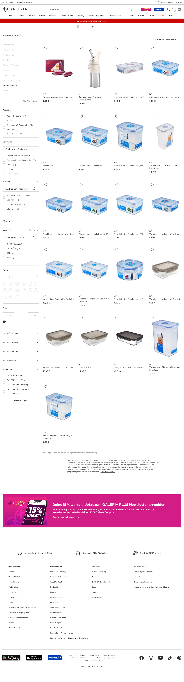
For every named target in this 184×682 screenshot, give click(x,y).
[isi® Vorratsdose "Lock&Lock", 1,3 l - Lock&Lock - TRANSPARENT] (165, 136)
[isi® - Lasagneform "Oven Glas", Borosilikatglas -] (130, 338)
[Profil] (168, 9)
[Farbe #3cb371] (17, 284)
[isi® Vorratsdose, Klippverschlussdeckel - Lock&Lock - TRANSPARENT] (165, 338)
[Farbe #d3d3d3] (5, 277)
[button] (18, 2)
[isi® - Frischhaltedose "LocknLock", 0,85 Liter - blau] (130, 136)
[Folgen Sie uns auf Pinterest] (179, 658)
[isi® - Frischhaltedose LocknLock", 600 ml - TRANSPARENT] (94, 205)
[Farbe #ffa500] (11, 290)
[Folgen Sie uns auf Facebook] (141, 658)
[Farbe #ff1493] (24, 277)
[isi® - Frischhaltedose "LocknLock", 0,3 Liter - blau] (130, 270)
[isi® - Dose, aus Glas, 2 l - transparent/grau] (94, 338)
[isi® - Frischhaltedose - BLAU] (59, 136)
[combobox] (167, 39)
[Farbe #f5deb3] (5, 284)
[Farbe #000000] (36, 277)
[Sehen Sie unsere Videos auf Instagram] (151, 658)
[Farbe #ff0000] (5, 290)
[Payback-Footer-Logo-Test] (55, 658)
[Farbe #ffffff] (11, 277)
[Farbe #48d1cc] (24, 284)
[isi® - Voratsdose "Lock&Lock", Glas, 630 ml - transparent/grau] (59, 338)
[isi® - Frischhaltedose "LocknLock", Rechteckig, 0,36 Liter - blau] (59, 205)
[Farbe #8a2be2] (30, 284)
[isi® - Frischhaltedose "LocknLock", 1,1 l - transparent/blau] (130, 205)
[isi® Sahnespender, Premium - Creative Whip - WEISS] (94, 68)
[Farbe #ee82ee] (36, 284)
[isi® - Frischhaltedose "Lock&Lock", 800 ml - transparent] (130, 68)
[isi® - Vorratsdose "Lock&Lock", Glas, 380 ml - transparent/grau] (165, 270)
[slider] (5, 322)
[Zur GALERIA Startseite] (15, 9)
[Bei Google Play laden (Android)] (11, 658)
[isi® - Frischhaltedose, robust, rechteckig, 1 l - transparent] (165, 68)
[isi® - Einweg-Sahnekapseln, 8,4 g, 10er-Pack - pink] (59, 68)
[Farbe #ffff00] (17, 290)
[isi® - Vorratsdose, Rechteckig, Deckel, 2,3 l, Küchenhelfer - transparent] (59, 270)
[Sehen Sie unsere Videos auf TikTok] (170, 658)
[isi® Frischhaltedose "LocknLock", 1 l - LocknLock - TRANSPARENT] (59, 407)
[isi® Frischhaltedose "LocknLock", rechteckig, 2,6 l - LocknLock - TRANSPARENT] (94, 270)
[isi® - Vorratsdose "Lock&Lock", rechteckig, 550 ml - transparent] (165, 205)
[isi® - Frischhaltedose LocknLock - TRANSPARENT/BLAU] (94, 136)
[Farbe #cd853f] (11, 284)
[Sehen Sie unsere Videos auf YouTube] (160, 658)
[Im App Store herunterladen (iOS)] (34, 658)
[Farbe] (30, 277)
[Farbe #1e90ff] (17, 277)
